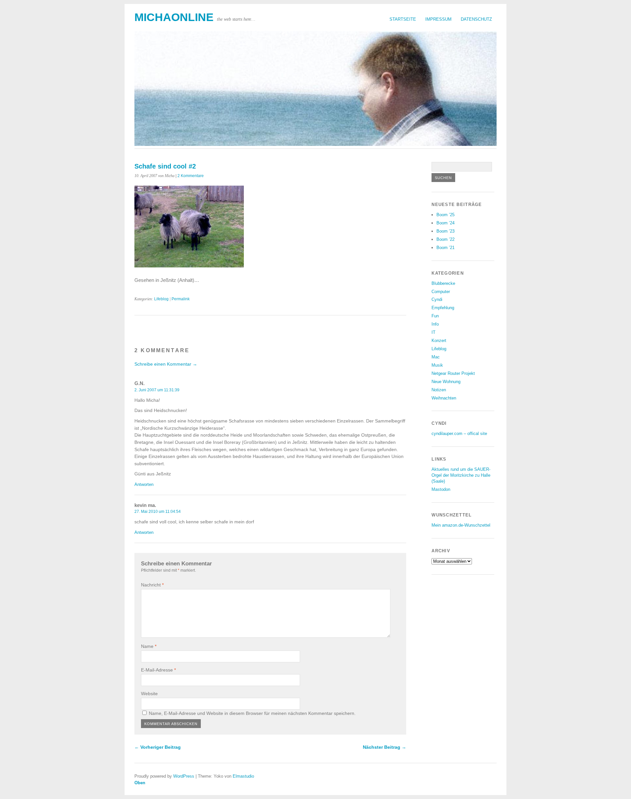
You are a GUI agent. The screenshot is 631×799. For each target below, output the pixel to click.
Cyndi (437, 299)
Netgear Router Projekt (453, 373)
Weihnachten (444, 398)
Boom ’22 (445, 239)
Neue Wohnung (446, 381)
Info (435, 324)
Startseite (402, 19)
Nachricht (152, 584)
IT (433, 332)
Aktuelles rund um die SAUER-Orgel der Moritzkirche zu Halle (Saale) (461, 475)
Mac (436, 356)
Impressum (438, 19)
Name (148, 646)
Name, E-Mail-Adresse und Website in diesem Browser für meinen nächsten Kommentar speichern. (252, 713)
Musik (437, 365)
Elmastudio (243, 776)
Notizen (439, 389)
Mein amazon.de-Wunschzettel (461, 525)
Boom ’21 (445, 247)
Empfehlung (443, 307)
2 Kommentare (190, 175)
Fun (435, 315)
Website (149, 693)
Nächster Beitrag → (384, 747)
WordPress (183, 776)
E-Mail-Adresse (158, 670)
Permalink (181, 299)
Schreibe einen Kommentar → (165, 364)
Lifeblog (161, 299)
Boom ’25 (445, 214)
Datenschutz (476, 19)
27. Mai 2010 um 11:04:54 (157, 512)
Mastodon (441, 489)
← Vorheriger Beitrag (157, 747)
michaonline (174, 17)
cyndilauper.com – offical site (459, 433)
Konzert (439, 340)
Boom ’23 (445, 231)
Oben (139, 782)
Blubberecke (443, 283)
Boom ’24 (445, 222)
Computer (441, 291)
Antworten (143, 484)
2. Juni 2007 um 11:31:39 (156, 390)
